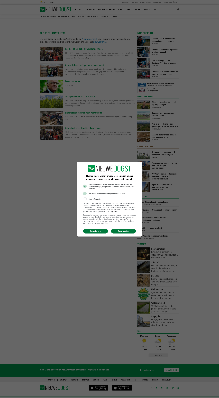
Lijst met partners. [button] (112, 211)
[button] (109, 199)
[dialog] (109, 199)
